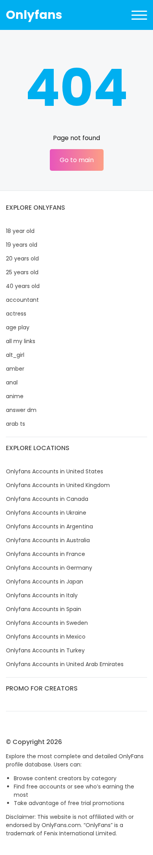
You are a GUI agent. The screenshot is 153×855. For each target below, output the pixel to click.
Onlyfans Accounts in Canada (47, 499)
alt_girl (15, 355)
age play (17, 327)
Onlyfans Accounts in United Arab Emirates (65, 664)
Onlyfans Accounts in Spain (43, 609)
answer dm (21, 410)
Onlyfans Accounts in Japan (44, 581)
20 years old (22, 258)
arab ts (15, 424)
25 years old (22, 272)
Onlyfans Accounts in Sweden (47, 623)
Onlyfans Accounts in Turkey (45, 650)
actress (16, 314)
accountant (22, 300)
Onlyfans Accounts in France (45, 554)
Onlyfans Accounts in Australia (48, 540)
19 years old (21, 245)
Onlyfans (34, 14)
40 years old (23, 286)
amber (15, 369)
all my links (20, 341)
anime (15, 396)
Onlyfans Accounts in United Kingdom (58, 485)
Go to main (77, 159)
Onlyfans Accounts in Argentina (49, 526)
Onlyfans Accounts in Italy (42, 595)
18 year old (20, 231)
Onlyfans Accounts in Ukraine (46, 513)
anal (12, 382)
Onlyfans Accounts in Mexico (46, 637)
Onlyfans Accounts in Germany (49, 568)
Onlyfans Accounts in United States (54, 471)
